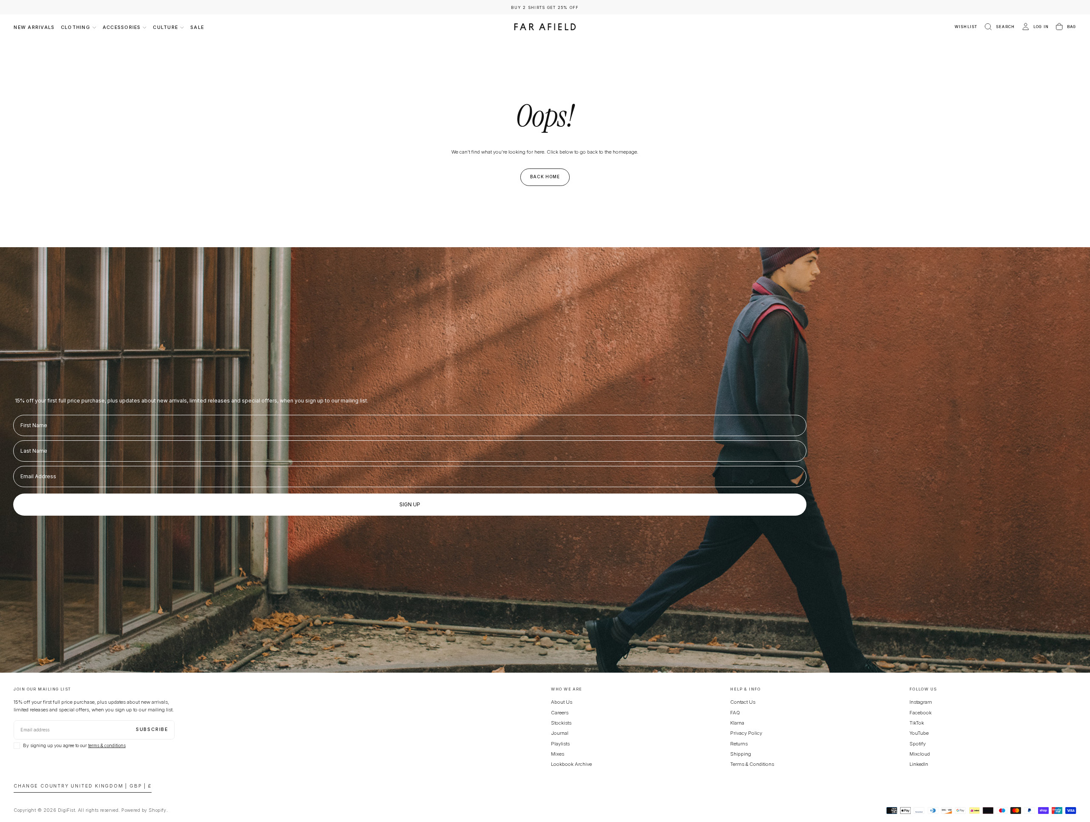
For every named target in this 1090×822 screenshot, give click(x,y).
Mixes (557, 754)
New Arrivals (34, 27)
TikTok (916, 723)
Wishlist (966, 26)
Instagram (920, 702)
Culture (165, 27)
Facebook (920, 713)
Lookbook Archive (571, 764)
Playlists (560, 744)
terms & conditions (107, 745)
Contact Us (742, 702)
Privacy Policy (746, 733)
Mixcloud (919, 754)
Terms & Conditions (752, 764)
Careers (559, 713)
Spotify (917, 744)
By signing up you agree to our (74, 745)
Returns (739, 744)
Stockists (561, 723)
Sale (197, 27)
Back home (545, 176)
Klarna (737, 723)
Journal (559, 733)
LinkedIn (918, 764)
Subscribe (152, 729)
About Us (561, 702)
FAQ (735, 713)
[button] (999, 27)
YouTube (919, 733)
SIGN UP (409, 504)
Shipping (740, 754)
